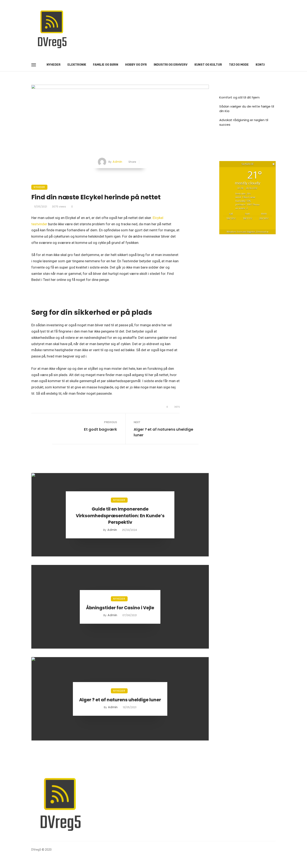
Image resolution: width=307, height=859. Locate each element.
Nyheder (54, 65)
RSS (226, 140)
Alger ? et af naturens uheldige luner (163, 432)
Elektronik (76, 65)
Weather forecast (248, 231)
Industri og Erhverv (171, 65)
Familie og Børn (105, 65)
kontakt (263, 65)
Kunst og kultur (208, 65)
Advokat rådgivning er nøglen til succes (243, 122)
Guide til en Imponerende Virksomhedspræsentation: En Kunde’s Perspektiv (120, 515)
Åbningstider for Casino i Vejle (120, 608)
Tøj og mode (239, 65)
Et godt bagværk (100, 429)
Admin (117, 162)
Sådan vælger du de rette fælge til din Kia (246, 108)
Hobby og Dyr (136, 65)
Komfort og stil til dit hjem (239, 97)
